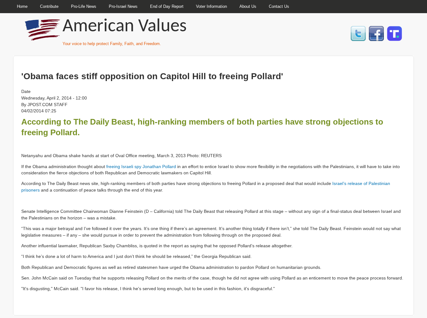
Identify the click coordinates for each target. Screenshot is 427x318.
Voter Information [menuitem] (211, 6)
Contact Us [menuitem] (279, 6)
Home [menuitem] (22, 6)
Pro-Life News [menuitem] (83, 6)
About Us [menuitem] (247, 6)
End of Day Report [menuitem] (166, 6)
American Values (125, 27)
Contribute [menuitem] (49, 6)
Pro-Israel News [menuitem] (123, 6)
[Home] (43, 37)
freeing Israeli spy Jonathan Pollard (141, 166)
